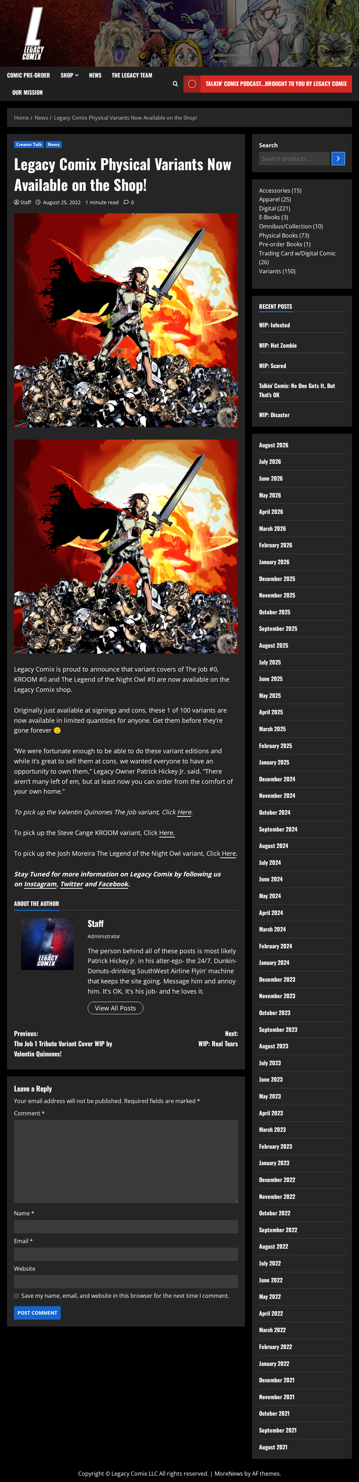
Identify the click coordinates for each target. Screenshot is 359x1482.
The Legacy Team (132, 75)
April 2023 (271, 1113)
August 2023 (273, 1046)
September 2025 (278, 628)
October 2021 (274, 1413)
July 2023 (270, 1063)
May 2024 (270, 896)
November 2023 (277, 996)
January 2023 (274, 1163)
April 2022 (271, 1313)
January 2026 (274, 562)
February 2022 (275, 1346)
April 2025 (271, 712)
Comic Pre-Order (28, 75)
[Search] (338, 158)
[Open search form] (175, 84)
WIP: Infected (274, 325)
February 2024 (275, 946)
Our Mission (27, 92)
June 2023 (271, 1079)
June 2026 (271, 478)
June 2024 (271, 879)
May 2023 (270, 1096)
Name (24, 1213)
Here (184, 812)
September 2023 (278, 1029)
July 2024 (270, 862)
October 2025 (274, 612)
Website (24, 1269)
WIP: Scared (272, 365)
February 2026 (275, 545)
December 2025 (277, 578)
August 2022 (273, 1246)
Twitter (71, 884)
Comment (29, 1113)
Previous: (63, 1043)
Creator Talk (29, 144)
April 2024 (271, 912)
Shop (67, 75)
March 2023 (272, 1129)
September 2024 (278, 829)
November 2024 (277, 795)
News (95, 75)
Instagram (40, 884)
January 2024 (274, 962)
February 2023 (275, 1146)
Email (23, 1241)
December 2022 (277, 1179)
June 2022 (271, 1280)
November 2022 (277, 1196)
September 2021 (278, 1430)
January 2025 (274, 762)
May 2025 (270, 695)
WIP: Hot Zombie (278, 345)
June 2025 (271, 678)
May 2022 (270, 1296)
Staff (25, 202)
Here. (167, 832)
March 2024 (272, 929)
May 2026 (270, 495)
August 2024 (273, 845)
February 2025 (275, 745)
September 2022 (278, 1230)
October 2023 (274, 1012)
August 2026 (274, 445)
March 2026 (272, 528)
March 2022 (272, 1330)
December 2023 (277, 979)
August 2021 (273, 1447)
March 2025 (272, 729)
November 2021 (276, 1397)
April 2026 (271, 511)
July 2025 (270, 662)
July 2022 (270, 1263)
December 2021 (276, 1380)
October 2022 (274, 1213)
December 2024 (277, 779)
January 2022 (274, 1363)
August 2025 (273, 645)
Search (268, 145)
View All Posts (115, 1008)
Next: (218, 1038)
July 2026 (270, 461)
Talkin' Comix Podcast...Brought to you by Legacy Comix (276, 83)
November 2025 (277, 595)
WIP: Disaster (274, 414)
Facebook (113, 884)
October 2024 (274, 812)
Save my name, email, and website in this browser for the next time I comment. (125, 1296)
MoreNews (229, 1473)
